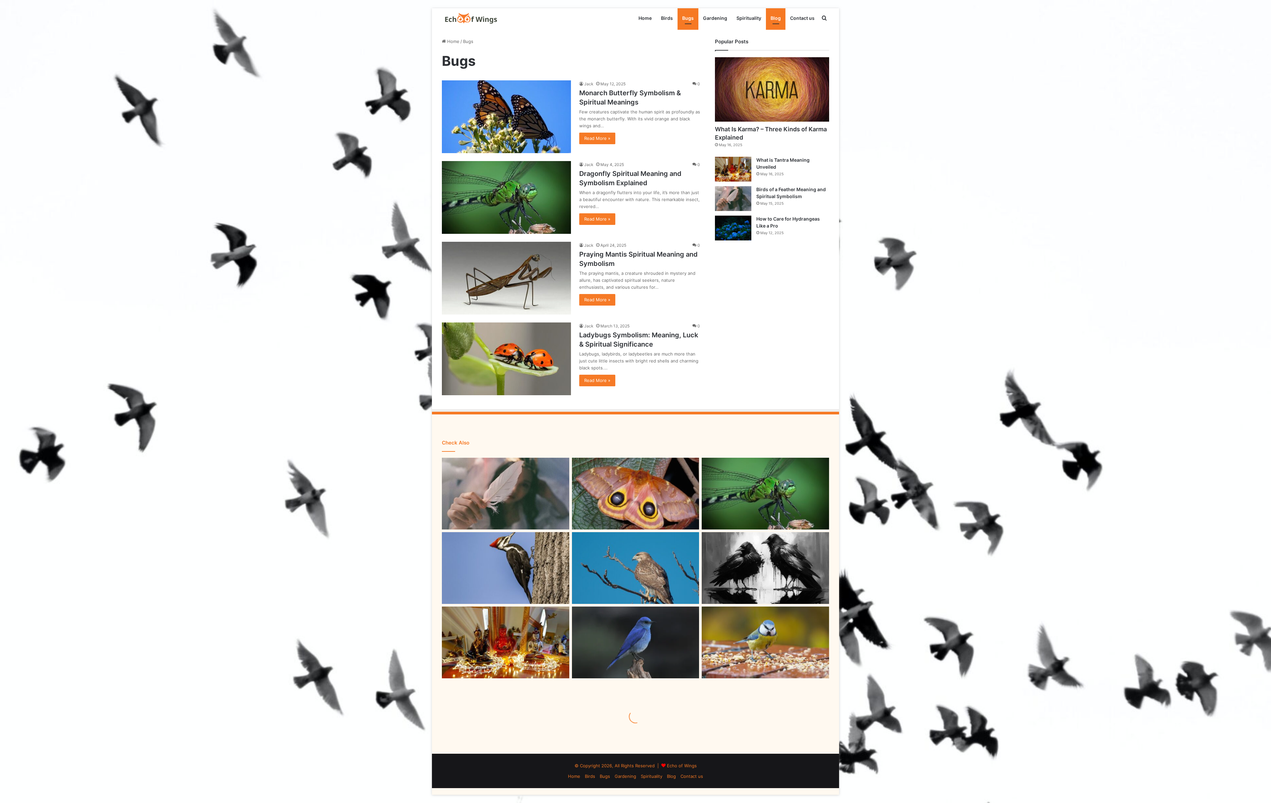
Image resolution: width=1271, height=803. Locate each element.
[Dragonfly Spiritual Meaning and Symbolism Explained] (506, 197)
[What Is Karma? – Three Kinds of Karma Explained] (772, 89)
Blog (776, 18)
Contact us (802, 18)
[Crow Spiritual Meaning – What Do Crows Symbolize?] (765, 568)
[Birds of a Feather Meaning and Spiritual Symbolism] (733, 198)
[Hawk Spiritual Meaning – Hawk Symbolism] (635, 568)
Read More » (597, 138)
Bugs (688, 18)
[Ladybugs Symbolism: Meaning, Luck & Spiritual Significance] (506, 358)
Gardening (715, 18)
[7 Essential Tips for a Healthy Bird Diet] (765, 642)
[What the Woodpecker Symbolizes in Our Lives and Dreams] (505, 568)
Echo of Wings (682, 765)
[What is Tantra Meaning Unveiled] (733, 169)
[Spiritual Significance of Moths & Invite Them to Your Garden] (635, 493)
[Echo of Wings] (471, 18)
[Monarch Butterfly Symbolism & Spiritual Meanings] (506, 116)
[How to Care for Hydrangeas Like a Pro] (733, 228)
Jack (588, 83)
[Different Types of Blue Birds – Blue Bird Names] (635, 642)
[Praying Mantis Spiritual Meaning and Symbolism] (506, 278)
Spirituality (748, 18)
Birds (667, 18)
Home (645, 18)
